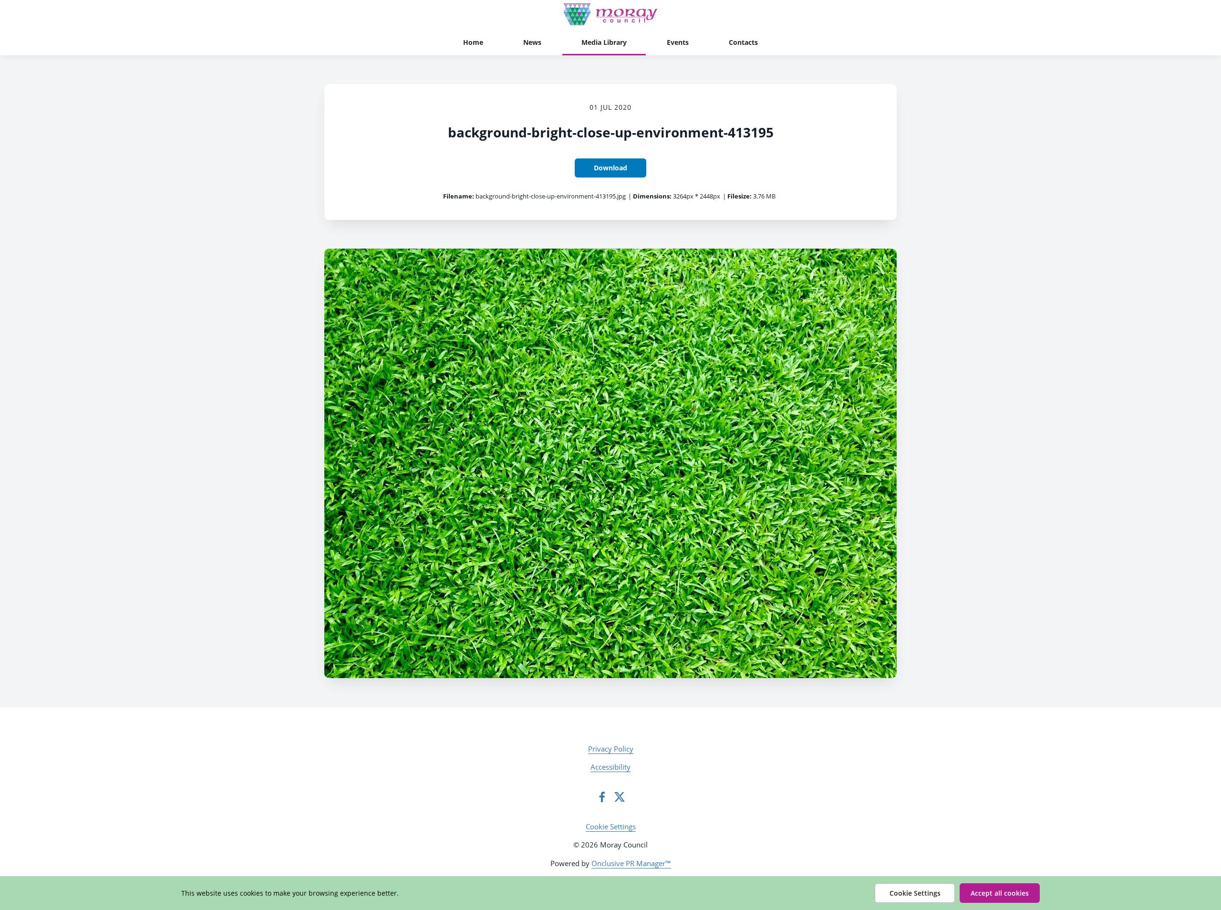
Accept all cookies (1000, 893)
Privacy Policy (610, 748)
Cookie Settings (611, 826)
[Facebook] (602, 797)
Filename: (458, 196)
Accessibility (610, 767)
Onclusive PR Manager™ (631, 863)
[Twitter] (619, 797)
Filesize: (739, 196)
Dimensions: (652, 196)
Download (610, 167)
